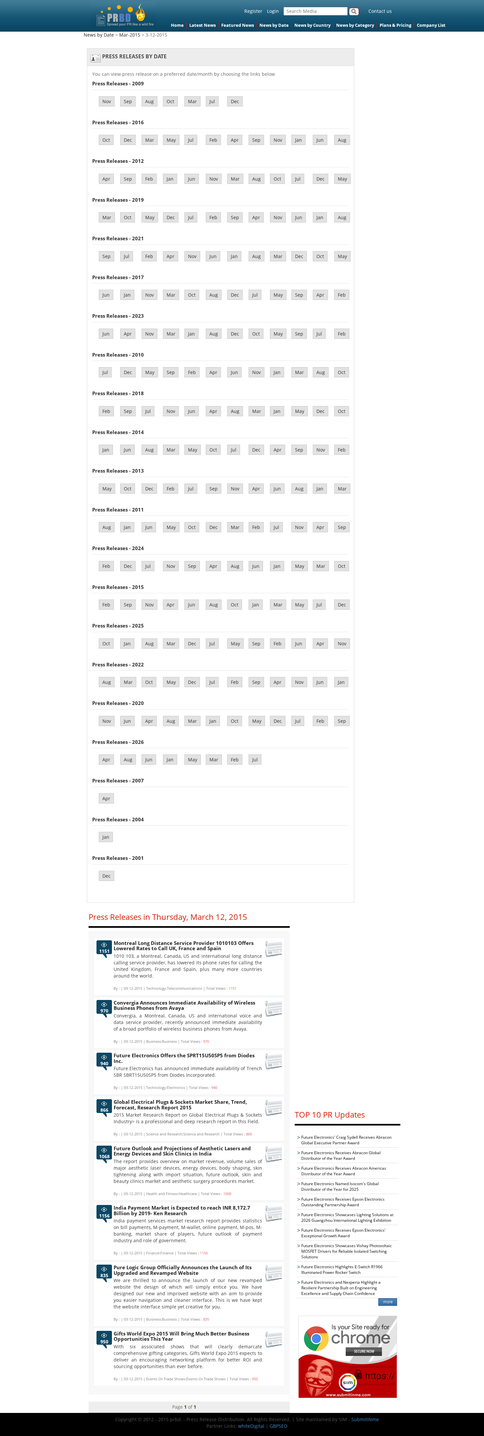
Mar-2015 (129, 35)
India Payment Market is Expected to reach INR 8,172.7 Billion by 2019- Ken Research (182, 1210)
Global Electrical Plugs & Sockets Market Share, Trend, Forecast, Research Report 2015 (180, 1105)
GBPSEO (278, 1426)
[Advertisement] (347, 1005)
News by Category (355, 25)
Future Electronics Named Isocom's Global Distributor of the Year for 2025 (340, 1186)
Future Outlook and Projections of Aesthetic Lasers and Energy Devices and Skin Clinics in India (182, 1151)
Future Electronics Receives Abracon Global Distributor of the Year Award (341, 1155)
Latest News (202, 25)
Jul (212, 101)
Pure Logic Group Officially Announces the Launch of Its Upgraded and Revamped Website (183, 1270)
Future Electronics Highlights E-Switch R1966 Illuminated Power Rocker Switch (342, 1269)
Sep (128, 101)
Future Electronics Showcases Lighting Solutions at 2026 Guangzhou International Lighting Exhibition (347, 1217)
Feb (213, 140)
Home (177, 25)
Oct (170, 101)
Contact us (380, 11)
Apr (235, 140)
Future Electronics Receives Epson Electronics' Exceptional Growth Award (343, 1233)
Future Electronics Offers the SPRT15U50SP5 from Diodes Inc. (184, 1058)
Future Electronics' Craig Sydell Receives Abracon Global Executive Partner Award (346, 1140)
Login (273, 11)
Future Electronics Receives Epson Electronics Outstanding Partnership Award (343, 1202)
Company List (431, 25)
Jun (320, 140)
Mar (192, 101)
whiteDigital (251, 1426)
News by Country (312, 25)
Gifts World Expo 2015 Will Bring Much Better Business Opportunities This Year (181, 1336)
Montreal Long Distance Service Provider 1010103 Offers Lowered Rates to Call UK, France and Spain (184, 946)
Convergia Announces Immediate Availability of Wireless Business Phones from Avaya (184, 1005)
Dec (235, 101)
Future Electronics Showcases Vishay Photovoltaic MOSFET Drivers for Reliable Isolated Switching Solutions (346, 1251)
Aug (149, 101)
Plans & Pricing (395, 25)
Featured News (237, 25)
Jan (298, 140)
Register (253, 11)
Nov (106, 101)
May (171, 140)
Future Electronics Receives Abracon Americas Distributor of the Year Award (343, 1171)
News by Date (274, 25)
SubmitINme (365, 1419)
